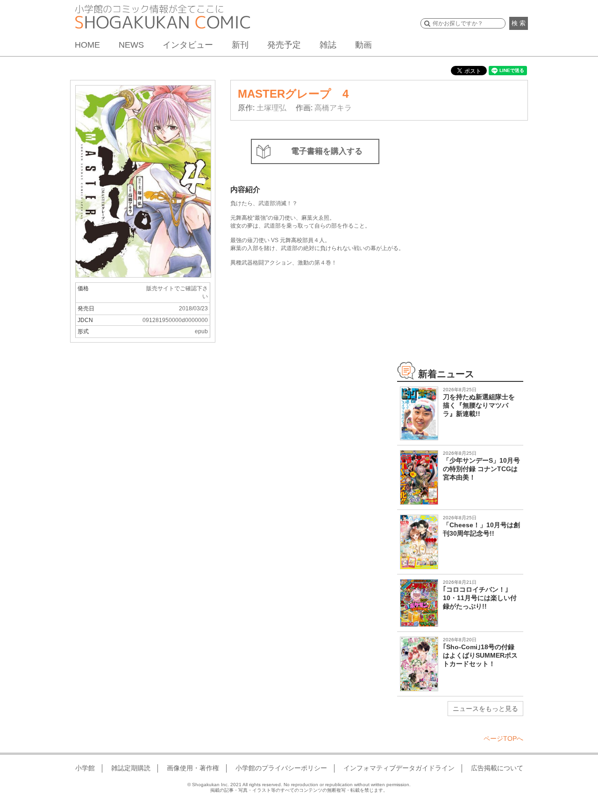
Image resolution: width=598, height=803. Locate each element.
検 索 (519, 23)
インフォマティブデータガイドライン (399, 768)
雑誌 (328, 45)
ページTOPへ (503, 738)
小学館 (85, 768)
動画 (363, 45)
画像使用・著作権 (193, 768)
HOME (87, 45)
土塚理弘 (271, 108)
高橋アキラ (333, 108)
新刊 (240, 45)
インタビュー (188, 45)
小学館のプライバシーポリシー (281, 768)
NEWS (131, 45)
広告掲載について (497, 768)
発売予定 (284, 45)
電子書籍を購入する (327, 151)
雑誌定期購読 (130, 768)
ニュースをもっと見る (485, 708)
